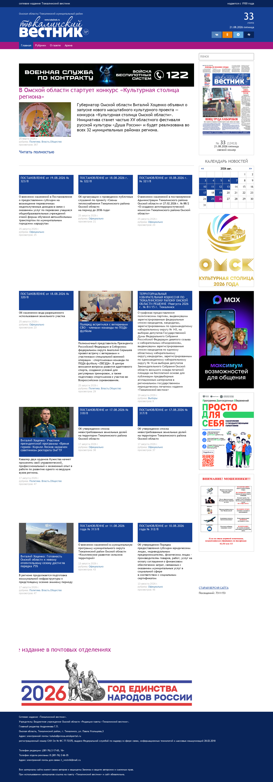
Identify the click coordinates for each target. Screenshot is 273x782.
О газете (55, 45)
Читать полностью (36, 152)
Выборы (152, 398)
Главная (26, 45)
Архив (68, 45)
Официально (36, 232)
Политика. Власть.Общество (45, 141)
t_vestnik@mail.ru (71, 760)
